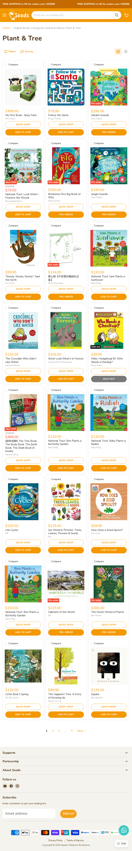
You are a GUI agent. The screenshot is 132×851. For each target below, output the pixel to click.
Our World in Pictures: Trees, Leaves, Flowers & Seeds (65, 531)
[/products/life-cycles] (23, 501)
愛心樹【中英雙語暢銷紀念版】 (63, 278)
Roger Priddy (54, 118)
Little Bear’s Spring (16, 694)
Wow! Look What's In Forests (66, 358)
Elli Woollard (11, 697)
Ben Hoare (96, 615)
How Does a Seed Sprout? (107, 530)
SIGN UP (68, 814)
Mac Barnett (97, 697)
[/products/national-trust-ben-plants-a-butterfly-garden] (23, 583)
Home (6, 28)
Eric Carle (9, 283)
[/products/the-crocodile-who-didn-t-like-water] (23, 330)
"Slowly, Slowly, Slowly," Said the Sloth (22, 278)
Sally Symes (54, 200)
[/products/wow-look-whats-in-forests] (66, 330)
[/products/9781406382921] (108, 666)
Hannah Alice (11, 454)
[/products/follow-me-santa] (66, 87)
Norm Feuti (96, 365)
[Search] (116, 15)
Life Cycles (11, 530)
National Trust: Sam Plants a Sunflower (108, 278)
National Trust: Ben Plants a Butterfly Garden (64, 442)
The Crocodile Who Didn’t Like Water (20, 360)
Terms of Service (75, 840)
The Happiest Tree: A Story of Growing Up (64, 695)
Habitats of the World (61, 612)
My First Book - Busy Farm (21, 115)
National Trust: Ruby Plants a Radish (108, 442)
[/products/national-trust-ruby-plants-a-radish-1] (108, 412)
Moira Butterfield (13, 201)
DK (6, 533)
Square (95, 694)
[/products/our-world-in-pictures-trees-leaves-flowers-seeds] (66, 501)
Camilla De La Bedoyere (60, 362)
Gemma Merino (12, 365)
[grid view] (118, 51)
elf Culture (10, 118)
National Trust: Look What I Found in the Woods (21, 196)
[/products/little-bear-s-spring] (23, 666)
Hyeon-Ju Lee (54, 701)
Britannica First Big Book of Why (64, 195)
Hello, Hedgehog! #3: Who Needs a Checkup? (107, 360)
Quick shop (23, 124)
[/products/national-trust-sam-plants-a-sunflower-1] (108, 248)
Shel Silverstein (55, 283)
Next (80, 731)
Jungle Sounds (99, 194)
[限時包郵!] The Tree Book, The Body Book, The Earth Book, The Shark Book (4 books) (21, 446)
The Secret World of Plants (107, 612)
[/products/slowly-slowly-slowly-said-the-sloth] (23, 248)
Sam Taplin (96, 118)
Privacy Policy (55, 840)
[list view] (125, 51)
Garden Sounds (100, 115)
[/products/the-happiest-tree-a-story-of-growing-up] (66, 666)
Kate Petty (96, 283)
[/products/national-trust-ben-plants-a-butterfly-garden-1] (66, 412)
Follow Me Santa (58, 115)
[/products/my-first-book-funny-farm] (23, 87)
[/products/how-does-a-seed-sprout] (108, 501)
